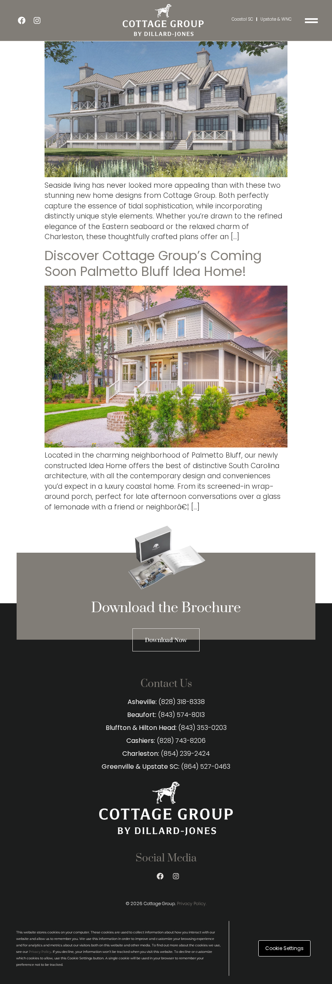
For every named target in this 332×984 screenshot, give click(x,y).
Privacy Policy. (191, 903)
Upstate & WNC (276, 19)
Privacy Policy (40, 952)
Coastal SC (242, 19)
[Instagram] (37, 20)
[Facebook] (22, 20)
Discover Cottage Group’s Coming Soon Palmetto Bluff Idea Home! (153, 263)
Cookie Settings (284, 948)
